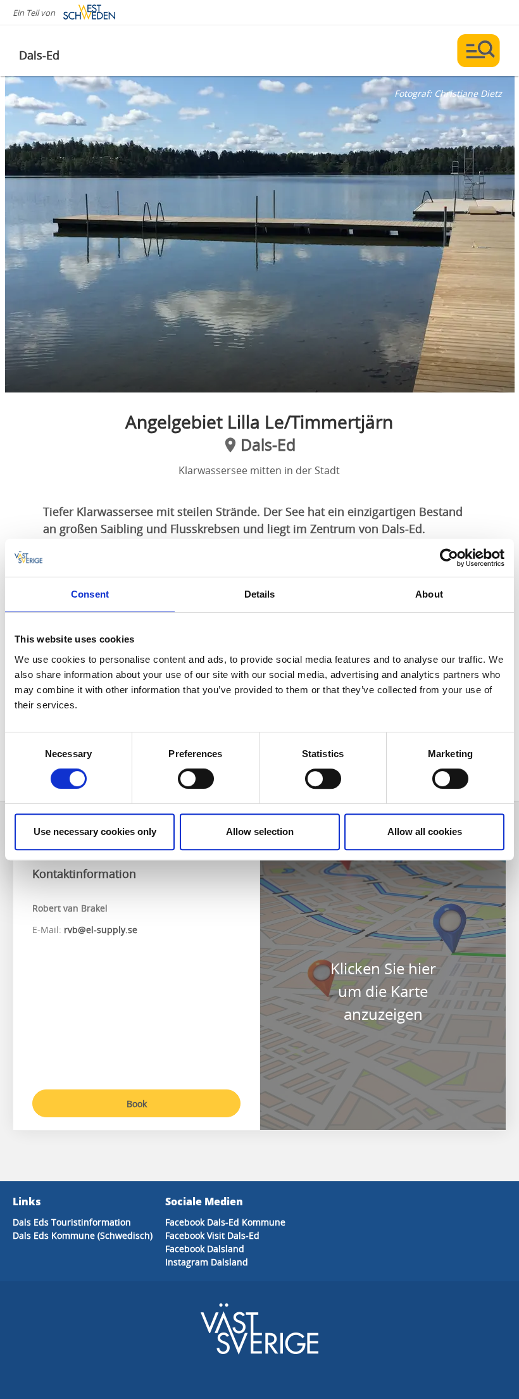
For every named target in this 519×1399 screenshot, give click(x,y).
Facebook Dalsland (204, 1249)
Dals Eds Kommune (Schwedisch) (83, 1235)
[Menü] (478, 50)
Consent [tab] (90, 594)
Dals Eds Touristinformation (72, 1222)
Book (137, 1104)
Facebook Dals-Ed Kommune (225, 1222)
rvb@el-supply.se (100, 930)
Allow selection (260, 831)
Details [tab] (259, 594)
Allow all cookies (424, 831)
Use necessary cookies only (95, 831)
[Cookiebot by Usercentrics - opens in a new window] (449, 557)
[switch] (196, 779)
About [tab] (429, 594)
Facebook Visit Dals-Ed (212, 1235)
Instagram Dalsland (206, 1262)
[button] (260, 234)
